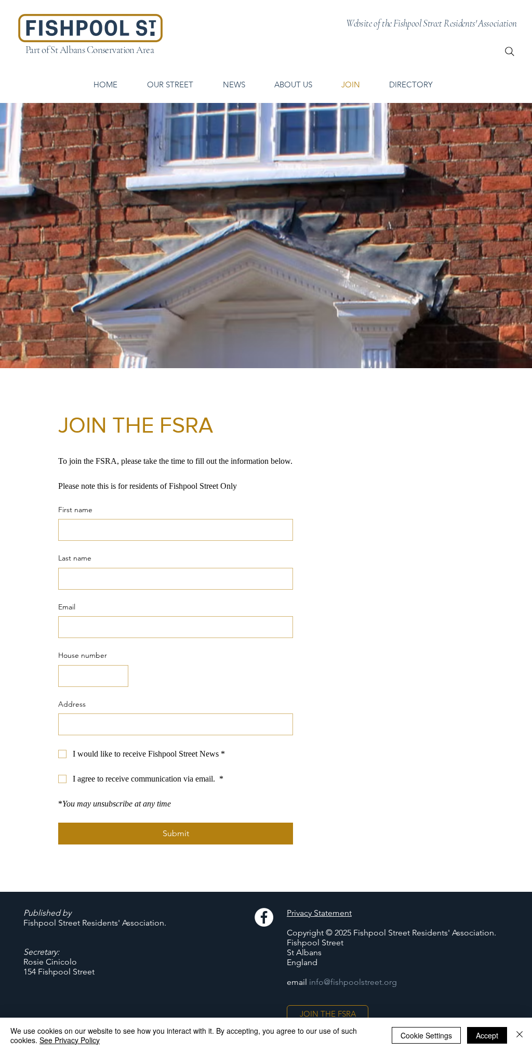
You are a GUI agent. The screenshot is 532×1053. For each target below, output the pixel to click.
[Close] (519, 1035)
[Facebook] (264, 917)
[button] (410, 85)
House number (82, 655)
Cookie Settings (426, 1035)
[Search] (510, 51)
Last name (74, 558)
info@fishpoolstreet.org (353, 982)
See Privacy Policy (69, 1040)
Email (66, 607)
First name (75, 509)
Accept (487, 1035)
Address (72, 704)
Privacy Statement (319, 913)
